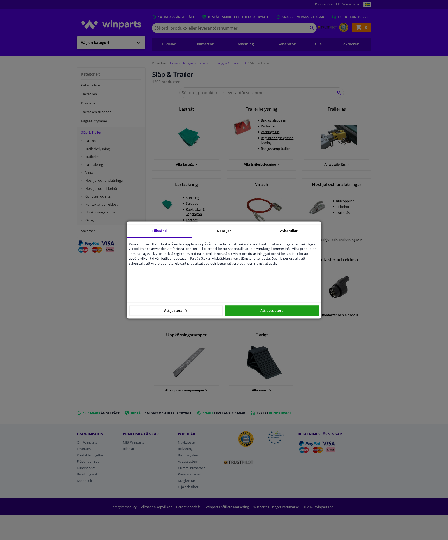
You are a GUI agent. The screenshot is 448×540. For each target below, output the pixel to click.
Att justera (173, 310)
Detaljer (224, 230)
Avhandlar (289, 230)
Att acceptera (272, 310)
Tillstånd (159, 230)
